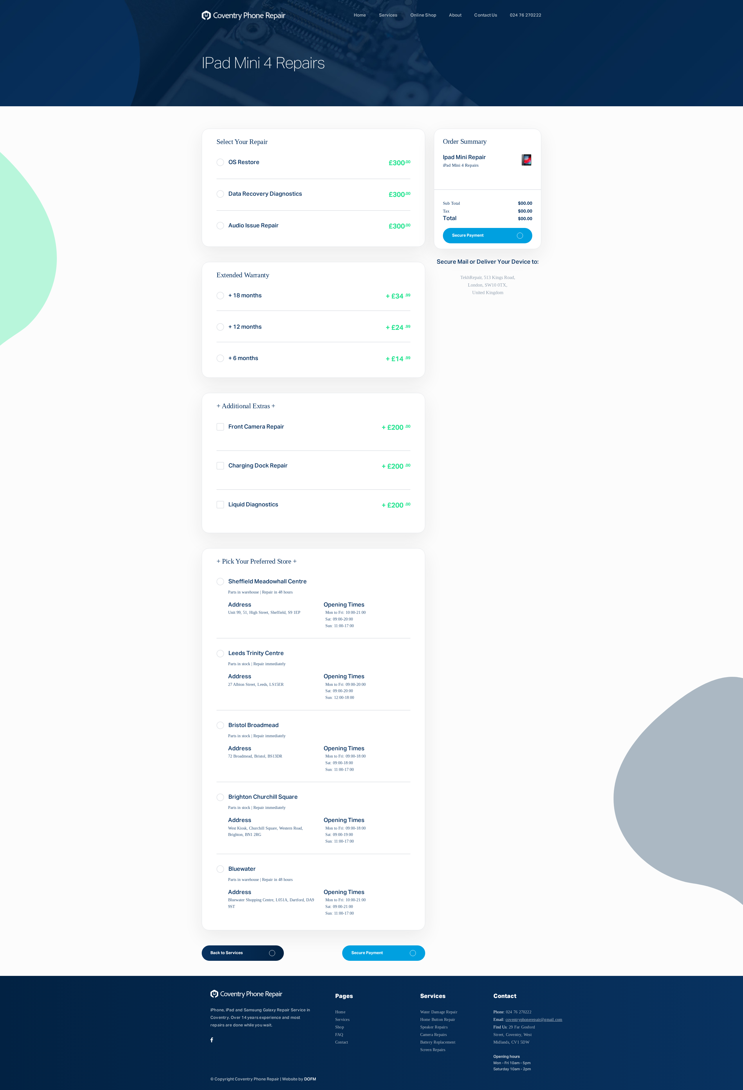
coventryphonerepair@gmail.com (534, 1019)
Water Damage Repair (438, 1012)
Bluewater (242, 869)
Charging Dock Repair (258, 466)
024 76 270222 (525, 15)
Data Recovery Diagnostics (265, 194)
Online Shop (423, 15)
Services (388, 15)
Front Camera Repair (256, 427)
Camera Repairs (433, 1035)
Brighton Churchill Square (263, 797)
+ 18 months (245, 295)
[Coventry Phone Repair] (238, 15)
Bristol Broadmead (253, 725)
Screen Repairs (433, 1050)
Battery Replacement (437, 1042)
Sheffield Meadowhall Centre (267, 581)
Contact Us (485, 15)
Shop (339, 1027)
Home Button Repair (437, 1019)
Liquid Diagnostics (253, 505)
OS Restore (243, 162)
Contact (341, 1042)
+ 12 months (245, 327)
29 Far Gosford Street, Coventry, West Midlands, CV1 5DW (514, 1034)
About (455, 15)
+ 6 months (243, 358)
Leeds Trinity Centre (256, 653)
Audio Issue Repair (253, 226)
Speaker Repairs (434, 1027)
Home (360, 15)
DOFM (310, 1079)
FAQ (339, 1035)
